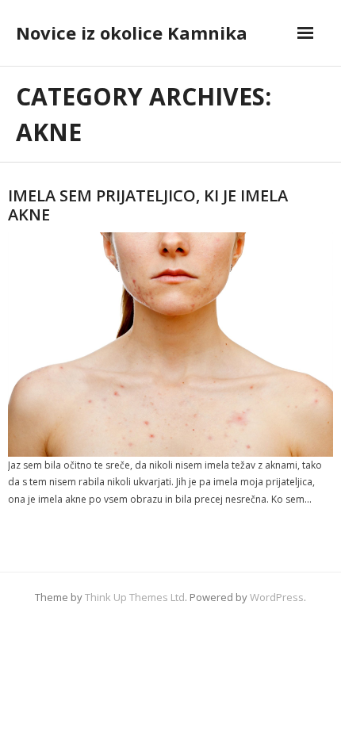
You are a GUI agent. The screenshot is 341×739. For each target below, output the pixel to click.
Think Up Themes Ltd (135, 597)
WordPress (277, 597)
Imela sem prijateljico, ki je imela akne (148, 205)
